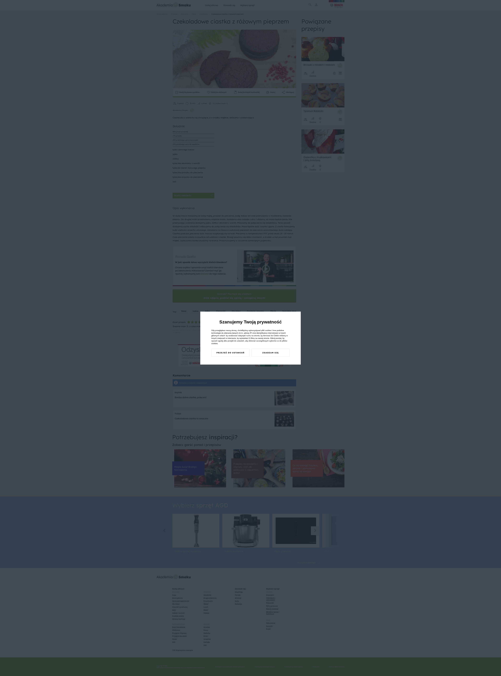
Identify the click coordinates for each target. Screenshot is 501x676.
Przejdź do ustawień (230, 353)
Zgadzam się (270, 353)
